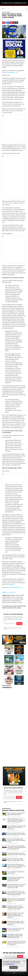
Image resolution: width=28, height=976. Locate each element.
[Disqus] (14, 708)
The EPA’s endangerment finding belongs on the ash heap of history (15, 859)
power (14, 602)
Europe (4, 600)
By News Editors (16, 836)
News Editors (12, 20)
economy (16, 599)
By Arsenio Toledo (16, 910)
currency (17, 597)
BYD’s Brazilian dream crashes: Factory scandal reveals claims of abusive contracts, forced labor (16, 886)
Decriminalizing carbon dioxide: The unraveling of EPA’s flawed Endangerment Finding (15, 879)
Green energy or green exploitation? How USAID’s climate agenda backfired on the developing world (16, 847)
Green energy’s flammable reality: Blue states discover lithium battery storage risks (15, 923)
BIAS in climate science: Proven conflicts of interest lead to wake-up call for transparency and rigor (16, 820)
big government (15, 595)
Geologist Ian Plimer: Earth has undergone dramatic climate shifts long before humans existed (15, 907)
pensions (9, 602)
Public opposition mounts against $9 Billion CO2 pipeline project (16, 814)
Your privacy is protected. (8, 627)
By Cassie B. (15, 903)
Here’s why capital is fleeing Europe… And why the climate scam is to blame (16, 834)
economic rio (9, 599)
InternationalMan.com (11, 72)
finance (9, 600)
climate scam (10, 597)
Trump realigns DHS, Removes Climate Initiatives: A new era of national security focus (16, 827)
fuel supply (14, 600)
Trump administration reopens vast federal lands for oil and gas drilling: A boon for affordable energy (16, 893)
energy (21, 599)
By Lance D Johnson (16, 816)
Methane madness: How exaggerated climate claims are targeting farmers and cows (16, 900)
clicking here (10, 584)
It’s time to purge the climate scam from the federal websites (15, 929)
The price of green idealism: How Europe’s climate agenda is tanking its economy (16, 840)
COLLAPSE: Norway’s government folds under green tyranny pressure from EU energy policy (16, 943)
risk (18, 602)
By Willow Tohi (15, 823)
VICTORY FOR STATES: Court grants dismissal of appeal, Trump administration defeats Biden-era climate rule (15, 915)
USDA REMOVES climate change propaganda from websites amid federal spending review (15, 936)
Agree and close (13, 967)
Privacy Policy (11, 964)
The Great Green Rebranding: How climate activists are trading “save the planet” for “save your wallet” (16, 866)
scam (20, 602)
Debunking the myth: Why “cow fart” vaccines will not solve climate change (16, 854)
